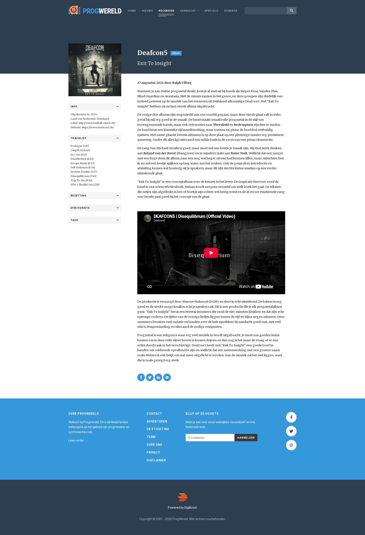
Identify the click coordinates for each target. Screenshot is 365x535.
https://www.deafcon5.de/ (98, 127)
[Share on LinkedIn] (158, 377)
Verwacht (188, 10)
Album (176, 53)
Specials (211, 10)
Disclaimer (156, 460)
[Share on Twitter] (150, 377)
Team (151, 437)
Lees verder (76, 440)
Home (132, 10)
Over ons (154, 444)
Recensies (166, 10)
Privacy (153, 452)
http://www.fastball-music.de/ (97, 123)
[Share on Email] (167, 377)
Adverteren (157, 421)
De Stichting (158, 429)
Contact (154, 413)
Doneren (230, 10)
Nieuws (147, 10)
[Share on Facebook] (141, 377)
